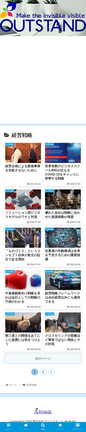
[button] (77, 358)
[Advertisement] (43, 81)
